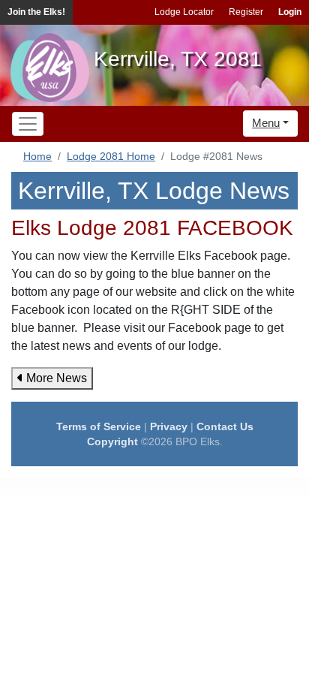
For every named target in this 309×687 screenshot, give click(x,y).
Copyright (112, 441)
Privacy (169, 426)
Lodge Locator (184, 12)
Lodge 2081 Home (111, 156)
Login (290, 12)
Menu (266, 122)
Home (37, 156)
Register (246, 12)
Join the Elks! (36, 12)
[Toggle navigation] (28, 124)
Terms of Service (98, 426)
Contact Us (225, 426)
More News (55, 378)
